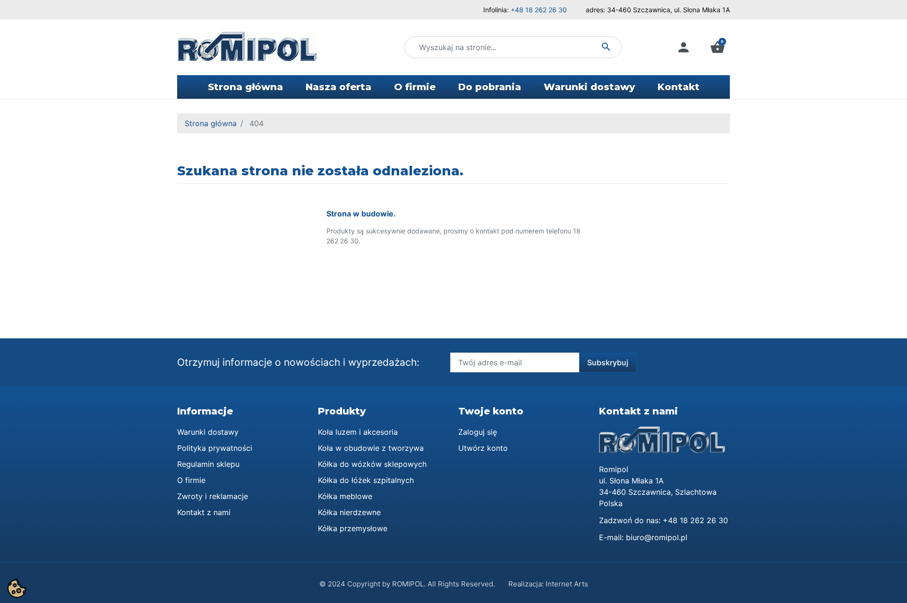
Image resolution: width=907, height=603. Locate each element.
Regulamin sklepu (208, 464)
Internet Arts (567, 583)
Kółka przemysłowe (352, 528)
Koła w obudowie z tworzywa (371, 448)
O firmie (191, 480)
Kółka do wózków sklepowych (372, 464)
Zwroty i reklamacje (212, 496)
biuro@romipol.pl (656, 537)
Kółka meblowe (345, 496)
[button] (717, 47)
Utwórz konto (483, 448)
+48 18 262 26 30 (539, 10)
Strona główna (211, 123)
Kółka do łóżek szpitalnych (366, 480)
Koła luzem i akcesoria (358, 432)
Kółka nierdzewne (349, 512)
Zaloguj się (477, 432)
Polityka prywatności (214, 448)
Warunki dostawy (208, 432)
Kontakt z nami (204, 512)
